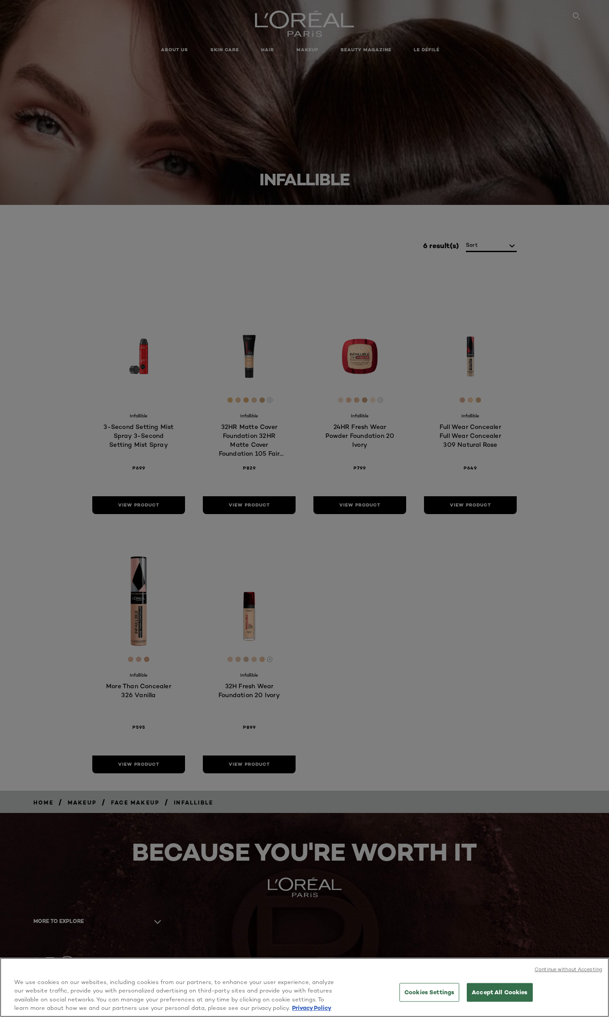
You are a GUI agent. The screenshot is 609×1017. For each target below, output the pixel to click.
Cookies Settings (429, 992)
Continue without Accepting (568, 969)
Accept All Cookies (499, 992)
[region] (304, 987)
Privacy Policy (311, 1007)
